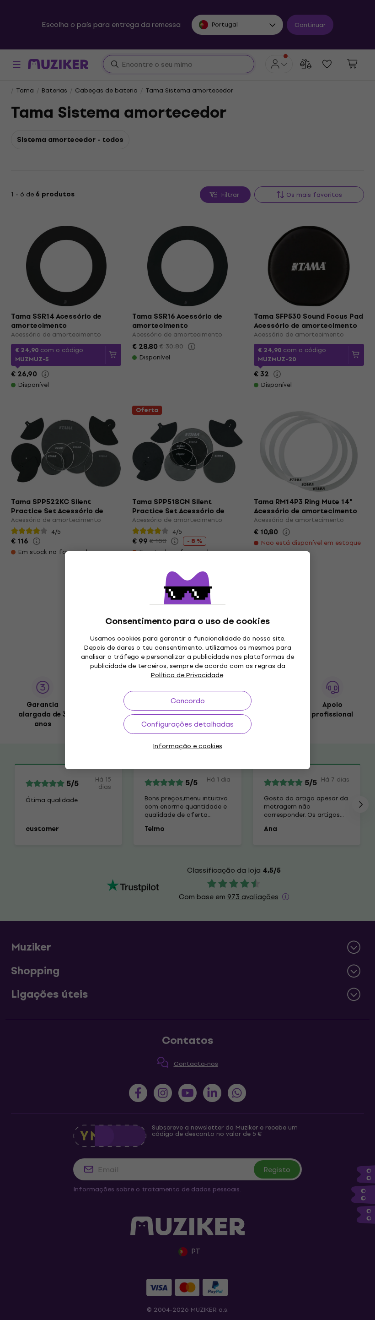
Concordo (188, 700)
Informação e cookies (187, 746)
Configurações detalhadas (187, 724)
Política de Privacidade (187, 675)
